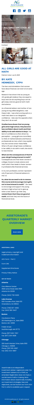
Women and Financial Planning (13, 31)
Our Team (5, 17)
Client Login (6, 40)
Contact (5, 45)
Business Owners (8, 26)
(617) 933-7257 (12, 333)
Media (4, 35)
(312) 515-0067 (12, 348)
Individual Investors (9, 21)
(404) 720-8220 (13, 295)
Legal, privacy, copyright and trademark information (12, 253)
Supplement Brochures (10, 268)
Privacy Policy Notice (9, 273)
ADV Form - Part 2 (8, 259)
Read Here (17, 232)
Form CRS (5, 264)
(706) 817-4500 (13, 308)
